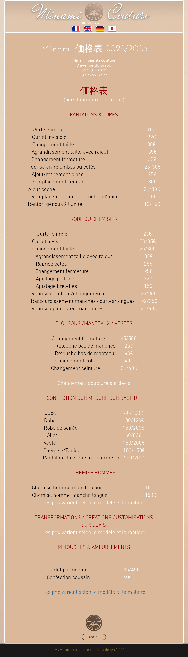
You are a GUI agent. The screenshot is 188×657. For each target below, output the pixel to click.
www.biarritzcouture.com (73, 650)
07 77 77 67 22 (94, 75)
